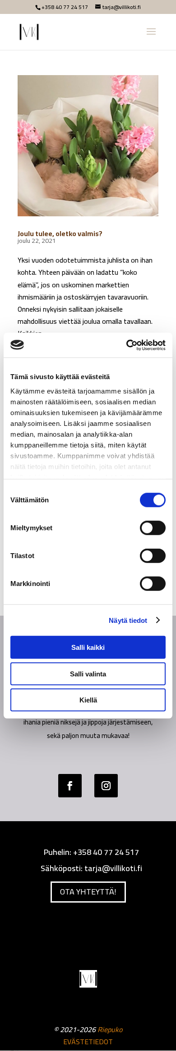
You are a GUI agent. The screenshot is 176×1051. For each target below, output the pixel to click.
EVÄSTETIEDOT (88, 1041)
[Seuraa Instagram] (106, 785)
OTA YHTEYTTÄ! (88, 891)
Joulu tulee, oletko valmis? (60, 233)
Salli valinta (88, 673)
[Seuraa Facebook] (70, 785)
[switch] (153, 528)
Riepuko (109, 1029)
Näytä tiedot (128, 620)
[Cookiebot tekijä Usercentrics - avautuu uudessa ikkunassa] (127, 345)
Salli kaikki (88, 647)
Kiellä (88, 700)
